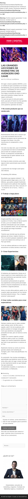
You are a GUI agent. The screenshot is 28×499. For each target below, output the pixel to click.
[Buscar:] (14, 445)
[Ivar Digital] (14, 41)
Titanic (20, 187)
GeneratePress (23, 496)
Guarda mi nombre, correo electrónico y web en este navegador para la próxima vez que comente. (15, 421)
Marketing (6, 373)
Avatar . (3, 189)
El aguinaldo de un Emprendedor (12, 380)
